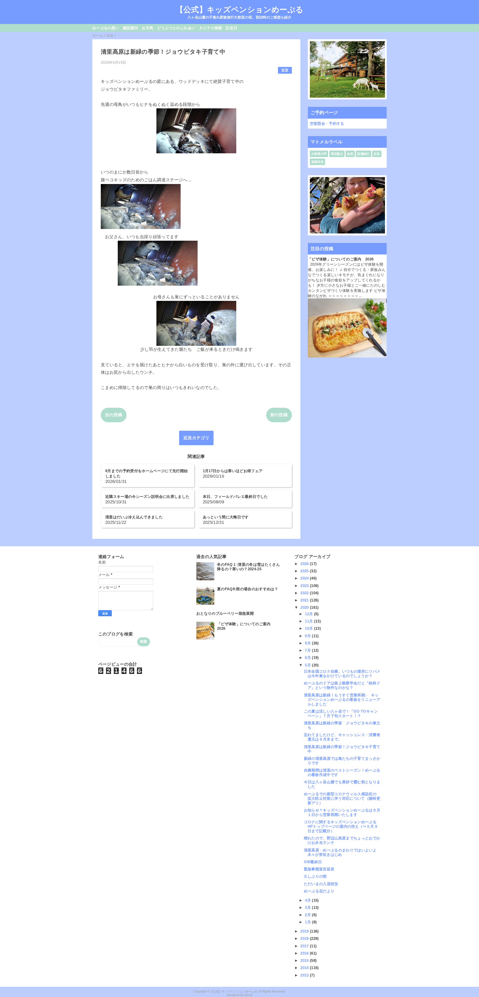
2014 (305, 968)
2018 (305, 938)
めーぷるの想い (105, 28)
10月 (309, 628)
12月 (309, 614)
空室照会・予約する (327, 123)
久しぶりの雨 (315, 876)
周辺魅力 (337, 154)
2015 (305, 960)
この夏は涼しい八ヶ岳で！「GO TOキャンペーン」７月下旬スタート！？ (341, 713)
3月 (308, 907)
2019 (305, 931)
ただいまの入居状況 (321, 884)
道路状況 (317, 162)
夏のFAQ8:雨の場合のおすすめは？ (247, 589)
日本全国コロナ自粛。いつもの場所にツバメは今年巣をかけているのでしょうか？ (342, 673)
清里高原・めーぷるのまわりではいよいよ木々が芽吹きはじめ (340, 852)
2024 (305, 578)
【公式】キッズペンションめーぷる (239, 9)
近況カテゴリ (196, 437)
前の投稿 (279, 414)
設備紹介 (363, 154)
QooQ (248, 995)
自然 (350, 154)
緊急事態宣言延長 (319, 869)
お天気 (147, 28)
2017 (305, 946)
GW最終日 (313, 862)
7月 (308, 650)
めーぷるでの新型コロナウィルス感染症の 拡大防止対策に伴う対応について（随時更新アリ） (342, 798)
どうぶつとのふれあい (176, 28)
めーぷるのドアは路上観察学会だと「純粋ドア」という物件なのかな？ (342, 685)
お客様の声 (319, 154)
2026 (305, 564)
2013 (305, 975)
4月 (308, 900)
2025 (305, 571)
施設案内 (130, 28)
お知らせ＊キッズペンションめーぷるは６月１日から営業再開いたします (342, 812)
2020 (305, 607)
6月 (308, 657)
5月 (308, 665)
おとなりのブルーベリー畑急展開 (225, 613)
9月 (308, 636)
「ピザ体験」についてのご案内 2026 (340, 259)
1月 (308, 922)
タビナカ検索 (210, 28)
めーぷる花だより (319, 891)
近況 (285, 70)
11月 (309, 621)
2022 (305, 593)
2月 (308, 915)
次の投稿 (113, 414)
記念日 (231, 28)
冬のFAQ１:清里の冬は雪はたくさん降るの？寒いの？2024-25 (248, 566)
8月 (308, 643)
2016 (305, 953)
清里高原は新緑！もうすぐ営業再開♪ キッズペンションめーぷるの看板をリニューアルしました (342, 699)
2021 (305, 600)
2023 (305, 586)
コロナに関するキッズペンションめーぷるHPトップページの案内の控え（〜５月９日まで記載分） (341, 826)
